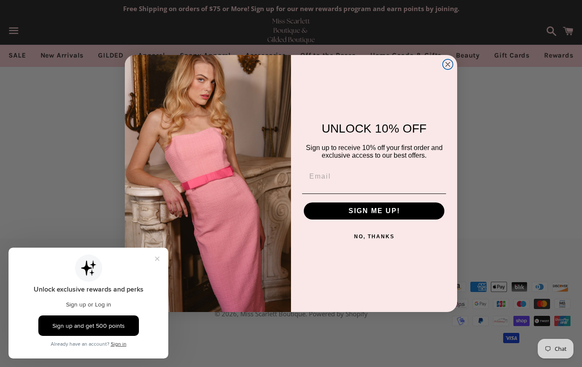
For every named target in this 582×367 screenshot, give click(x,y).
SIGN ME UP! (374, 210)
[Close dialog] (448, 64)
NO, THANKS (374, 237)
